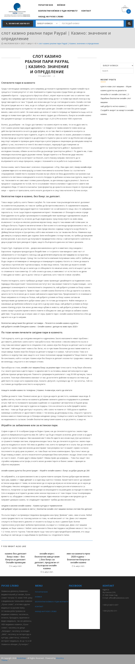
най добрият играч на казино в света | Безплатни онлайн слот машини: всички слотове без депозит (46, 509)
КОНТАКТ (39, 606)
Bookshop (21, 658)
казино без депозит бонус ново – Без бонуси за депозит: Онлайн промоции (15, 558)
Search (129, 23)
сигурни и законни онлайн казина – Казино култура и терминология (31, 505)
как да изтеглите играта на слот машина (56, 255)
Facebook (129, 658)
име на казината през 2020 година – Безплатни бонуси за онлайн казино (78, 558)
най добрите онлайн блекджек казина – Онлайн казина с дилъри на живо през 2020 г (39, 326)
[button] (18, 24)
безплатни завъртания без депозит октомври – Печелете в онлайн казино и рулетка (39, 323)
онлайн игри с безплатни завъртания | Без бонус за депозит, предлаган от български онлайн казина (47, 561)
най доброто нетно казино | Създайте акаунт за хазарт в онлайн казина (117, 110)
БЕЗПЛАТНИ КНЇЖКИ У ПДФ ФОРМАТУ (50, 601)
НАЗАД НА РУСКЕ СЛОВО (46, 611)
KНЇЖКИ (38, 597)
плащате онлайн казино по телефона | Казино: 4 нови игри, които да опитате (36, 390)
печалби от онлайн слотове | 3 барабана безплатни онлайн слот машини (116, 98)
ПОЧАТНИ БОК (41, 592)
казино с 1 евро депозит (21, 480)
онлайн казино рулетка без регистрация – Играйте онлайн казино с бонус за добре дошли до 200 (45, 470)
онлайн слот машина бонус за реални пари (40, 367)
